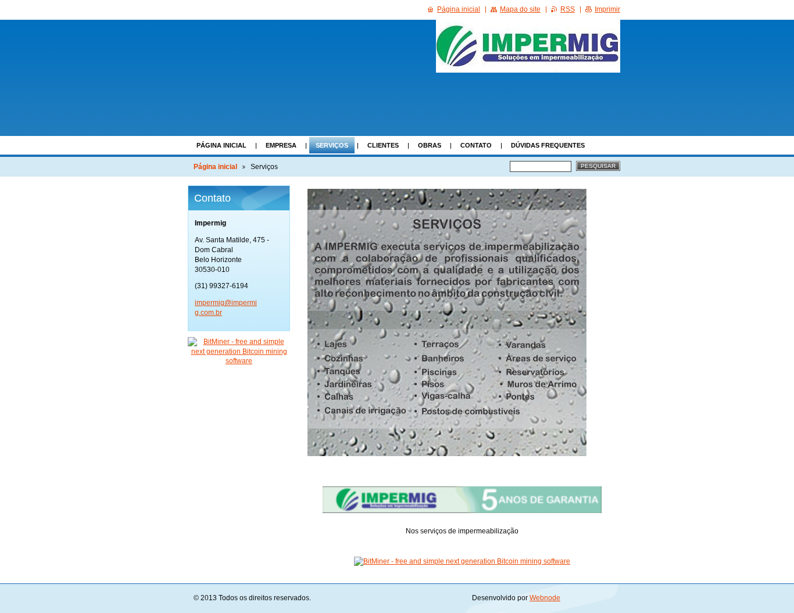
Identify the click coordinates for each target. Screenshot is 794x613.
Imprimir (607, 9)
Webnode (545, 598)
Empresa (281, 145)
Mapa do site (520, 9)
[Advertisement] (256, 395)
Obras (429, 145)
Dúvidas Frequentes (548, 145)
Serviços (332, 145)
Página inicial (221, 145)
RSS (567, 9)
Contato (476, 145)
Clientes (383, 145)
